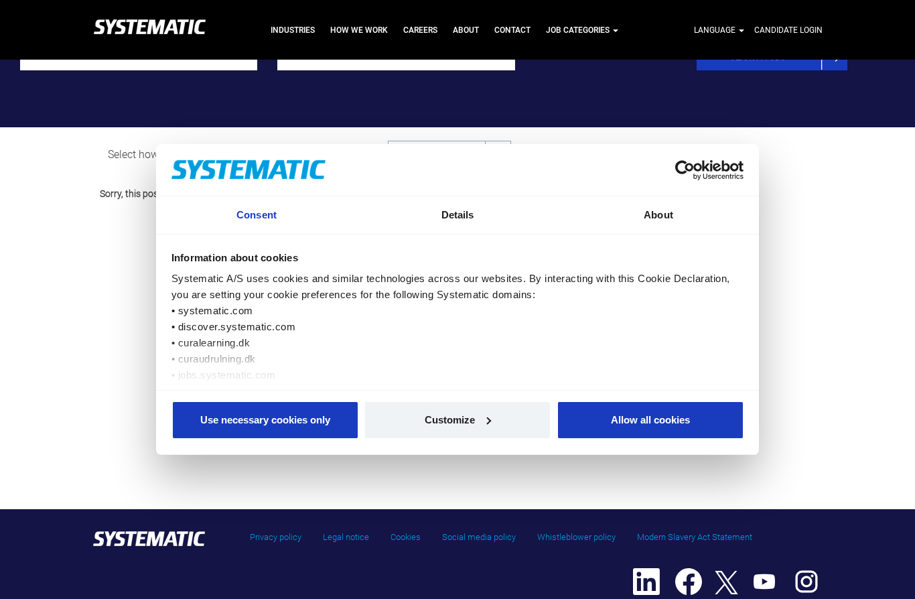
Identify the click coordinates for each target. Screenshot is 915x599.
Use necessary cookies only (265, 419)
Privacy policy (275, 537)
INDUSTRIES (293, 30)
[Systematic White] (149, 30)
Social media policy (479, 537)
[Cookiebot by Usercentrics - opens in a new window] (685, 170)
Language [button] (715, 30)
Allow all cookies (650, 419)
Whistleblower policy (576, 537)
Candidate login (788, 30)
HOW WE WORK (359, 30)
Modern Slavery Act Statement (694, 537)
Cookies (406, 537)
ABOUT (466, 30)
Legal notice (346, 537)
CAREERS (420, 30)
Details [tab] (457, 214)
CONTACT (512, 30)
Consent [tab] (256, 214)
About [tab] (658, 214)
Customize (450, 419)
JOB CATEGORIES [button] (579, 30)
